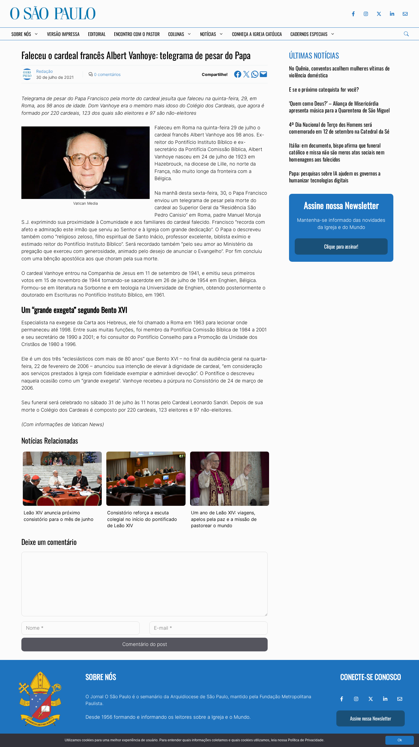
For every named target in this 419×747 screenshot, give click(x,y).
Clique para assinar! (341, 246)
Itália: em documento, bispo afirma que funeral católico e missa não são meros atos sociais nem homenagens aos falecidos (337, 152)
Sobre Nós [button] (21, 34)
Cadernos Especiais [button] (309, 34)
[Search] (406, 33)
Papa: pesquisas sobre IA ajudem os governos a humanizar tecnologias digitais (335, 176)
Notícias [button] (208, 34)
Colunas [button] (176, 34)
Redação (44, 71)
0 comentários (107, 74)
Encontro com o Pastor (137, 34)
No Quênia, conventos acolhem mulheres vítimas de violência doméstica (339, 71)
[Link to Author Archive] (27, 74)
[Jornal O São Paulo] (52, 18)
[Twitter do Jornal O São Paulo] (379, 14)
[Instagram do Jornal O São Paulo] (366, 14)
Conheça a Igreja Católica (257, 34)
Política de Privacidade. (306, 740)
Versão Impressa (63, 34)
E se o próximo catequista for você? (324, 89)
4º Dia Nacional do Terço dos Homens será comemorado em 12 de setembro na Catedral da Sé (339, 127)
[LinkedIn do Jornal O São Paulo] (392, 14)
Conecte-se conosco (370, 676)
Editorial (96, 34)
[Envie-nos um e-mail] (404, 14)
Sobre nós (101, 676)
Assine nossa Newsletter (370, 718)
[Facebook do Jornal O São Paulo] (353, 14)
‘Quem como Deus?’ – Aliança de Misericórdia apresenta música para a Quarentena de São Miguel (339, 106)
